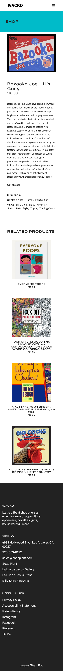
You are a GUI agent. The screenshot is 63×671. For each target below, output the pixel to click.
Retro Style (22, 208)
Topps (33, 208)
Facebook (8, 622)
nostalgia (42, 205)
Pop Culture (41, 200)
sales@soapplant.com (17, 558)
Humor (29, 200)
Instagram (9, 617)
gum (32, 205)
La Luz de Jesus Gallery (18, 569)
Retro (11, 208)
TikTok (6, 634)
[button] (11, 37)
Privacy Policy (11, 600)
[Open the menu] (53, 5)
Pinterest (8, 628)
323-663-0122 (12, 552)
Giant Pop (36, 665)
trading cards (47, 208)
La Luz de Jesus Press (17, 575)
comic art (21, 205)
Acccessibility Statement (19, 605)
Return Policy (11, 611)
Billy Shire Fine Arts (15, 580)
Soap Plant (9, 563)
